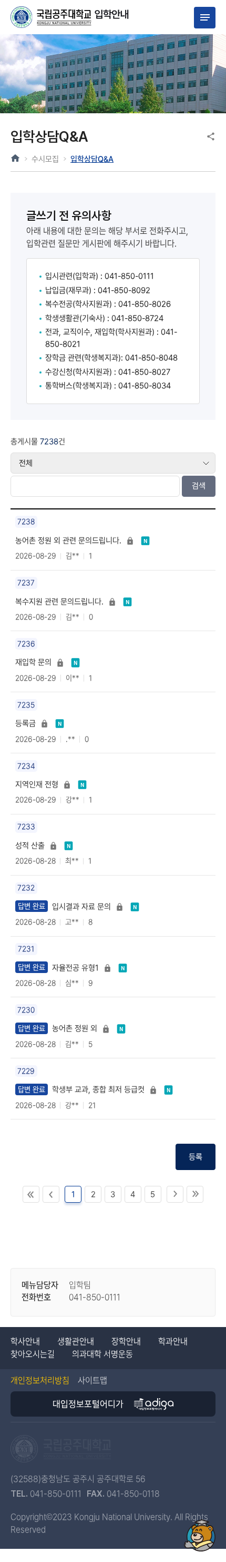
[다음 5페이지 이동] (175, 1194)
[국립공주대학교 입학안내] (70, 17)
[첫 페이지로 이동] (31, 1194)
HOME (15, 158)
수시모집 (45, 159)
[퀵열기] (199, 1535)
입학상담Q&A (92, 159)
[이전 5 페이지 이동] (51, 1194)
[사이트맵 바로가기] (204, 17)
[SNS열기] (210, 136)
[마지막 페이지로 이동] (195, 1194)
